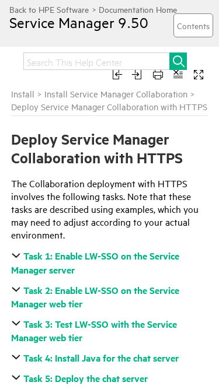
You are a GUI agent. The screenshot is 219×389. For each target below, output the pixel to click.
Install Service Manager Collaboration (115, 93)
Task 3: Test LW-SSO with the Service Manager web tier (94, 330)
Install (22, 93)
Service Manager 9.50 (78, 22)
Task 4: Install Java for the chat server (101, 358)
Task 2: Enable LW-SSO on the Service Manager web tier (95, 296)
